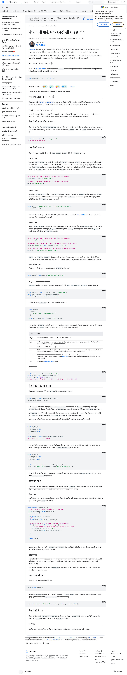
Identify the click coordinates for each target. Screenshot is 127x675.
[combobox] (96, 2)
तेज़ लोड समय (16, 11)
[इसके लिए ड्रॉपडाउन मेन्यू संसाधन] (30, 2)
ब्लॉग (71, 2)
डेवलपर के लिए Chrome (101, 654)
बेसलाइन (44, 2)
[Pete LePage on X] (37, 45)
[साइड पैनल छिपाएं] (21, 672)
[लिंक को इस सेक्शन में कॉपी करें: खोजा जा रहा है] (42, 481)
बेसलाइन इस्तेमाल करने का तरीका (57, 2)
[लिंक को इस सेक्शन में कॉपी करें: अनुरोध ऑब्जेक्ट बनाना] (42, 265)
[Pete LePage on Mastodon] (42, 45)
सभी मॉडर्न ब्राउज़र (40, 69)
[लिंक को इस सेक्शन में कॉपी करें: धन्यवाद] (36, 624)
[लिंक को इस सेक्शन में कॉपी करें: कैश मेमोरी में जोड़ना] (46, 148)
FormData (65, 356)
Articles (5, 7)
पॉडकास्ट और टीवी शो (100, 662)
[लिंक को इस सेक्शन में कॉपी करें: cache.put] (38, 223)
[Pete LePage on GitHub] (40, 45)
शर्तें (26, 671)
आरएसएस (113, 663)
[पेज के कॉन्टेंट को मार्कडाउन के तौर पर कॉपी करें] (80, 31)
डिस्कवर (36, 2)
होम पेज (30, 26)
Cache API (32, 50)
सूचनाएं (84, 11)
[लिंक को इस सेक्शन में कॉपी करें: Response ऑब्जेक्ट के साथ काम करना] (51, 282)
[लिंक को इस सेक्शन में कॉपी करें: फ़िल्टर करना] (38, 494)
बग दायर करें (82, 654)
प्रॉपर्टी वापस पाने (81, 215)
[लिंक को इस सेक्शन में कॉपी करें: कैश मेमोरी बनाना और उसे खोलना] (56, 122)
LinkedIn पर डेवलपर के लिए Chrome (117, 660)
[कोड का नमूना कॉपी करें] (105, 76)
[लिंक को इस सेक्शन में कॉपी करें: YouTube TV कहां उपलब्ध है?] (54, 64)
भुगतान (76, 11)
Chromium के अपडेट (100, 656)
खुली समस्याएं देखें (84, 656)
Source (72, 86)
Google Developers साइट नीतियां (50, 640)
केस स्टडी (78, 2)
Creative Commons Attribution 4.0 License (65, 638)
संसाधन (26, 2)
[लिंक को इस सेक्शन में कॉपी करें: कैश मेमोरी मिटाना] (44, 611)
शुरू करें (118, 24)
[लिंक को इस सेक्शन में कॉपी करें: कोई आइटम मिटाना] (46, 575)
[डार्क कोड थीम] (103, 76)
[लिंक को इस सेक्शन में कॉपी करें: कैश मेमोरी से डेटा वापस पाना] (52, 386)
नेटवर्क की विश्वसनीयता (51, 26)
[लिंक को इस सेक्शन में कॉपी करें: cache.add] (38, 159)
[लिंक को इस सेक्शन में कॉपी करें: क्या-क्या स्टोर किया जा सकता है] (55, 97)
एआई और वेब (5, 11)
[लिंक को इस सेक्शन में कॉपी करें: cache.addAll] (41, 191)
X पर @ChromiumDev (116, 654)
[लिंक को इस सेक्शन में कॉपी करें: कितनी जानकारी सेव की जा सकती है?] (54, 110)
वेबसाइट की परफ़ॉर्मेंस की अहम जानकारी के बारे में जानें (35, 11)
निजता (29, 671)
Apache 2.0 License (94, 638)
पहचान (54, 11)
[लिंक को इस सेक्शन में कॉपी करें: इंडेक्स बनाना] (38, 555)
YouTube (113, 656)
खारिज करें (104, 24)
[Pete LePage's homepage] (44, 45)
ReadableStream (49, 361)
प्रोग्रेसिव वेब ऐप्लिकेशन (65, 11)
